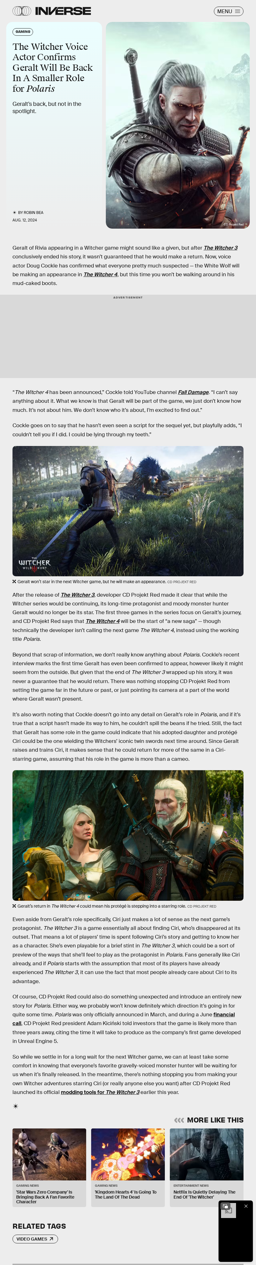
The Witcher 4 (100, 274)
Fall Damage (193, 392)
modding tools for (100, 1092)
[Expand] (225, 1206)
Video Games (32, 1239)
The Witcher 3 (220, 248)
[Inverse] (63, 11)
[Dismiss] (246, 1206)
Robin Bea (33, 212)
